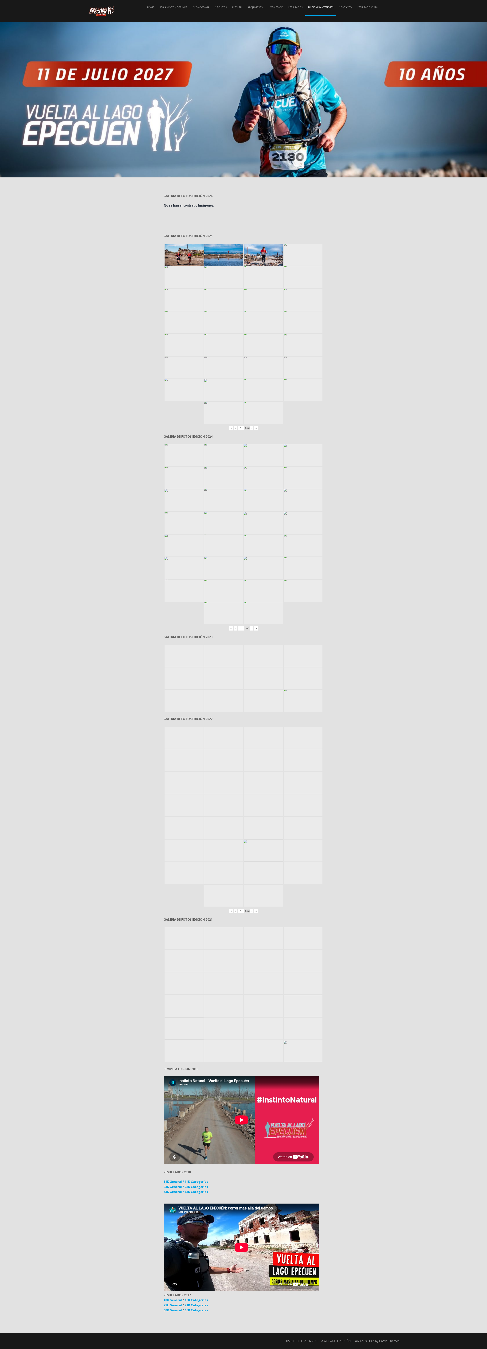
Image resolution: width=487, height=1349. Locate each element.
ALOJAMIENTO (255, 7)
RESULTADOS (295, 7)
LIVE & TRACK (276, 7)
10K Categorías (196, 1300)
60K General (173, 1310)
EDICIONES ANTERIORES (320, 7)
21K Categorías (196, 1305)
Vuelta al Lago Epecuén (331, 1341)
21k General (173, 1305)
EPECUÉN (237, 7)
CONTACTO (345, 7)
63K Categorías (196, 1192)
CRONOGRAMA (201, 7)
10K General (173, 1300)
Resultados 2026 (367, 7)
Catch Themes (389, 1341)
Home (150, 7)
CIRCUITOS (221, 7)
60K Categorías (196, 1310)
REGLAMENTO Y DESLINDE (173, 7)
